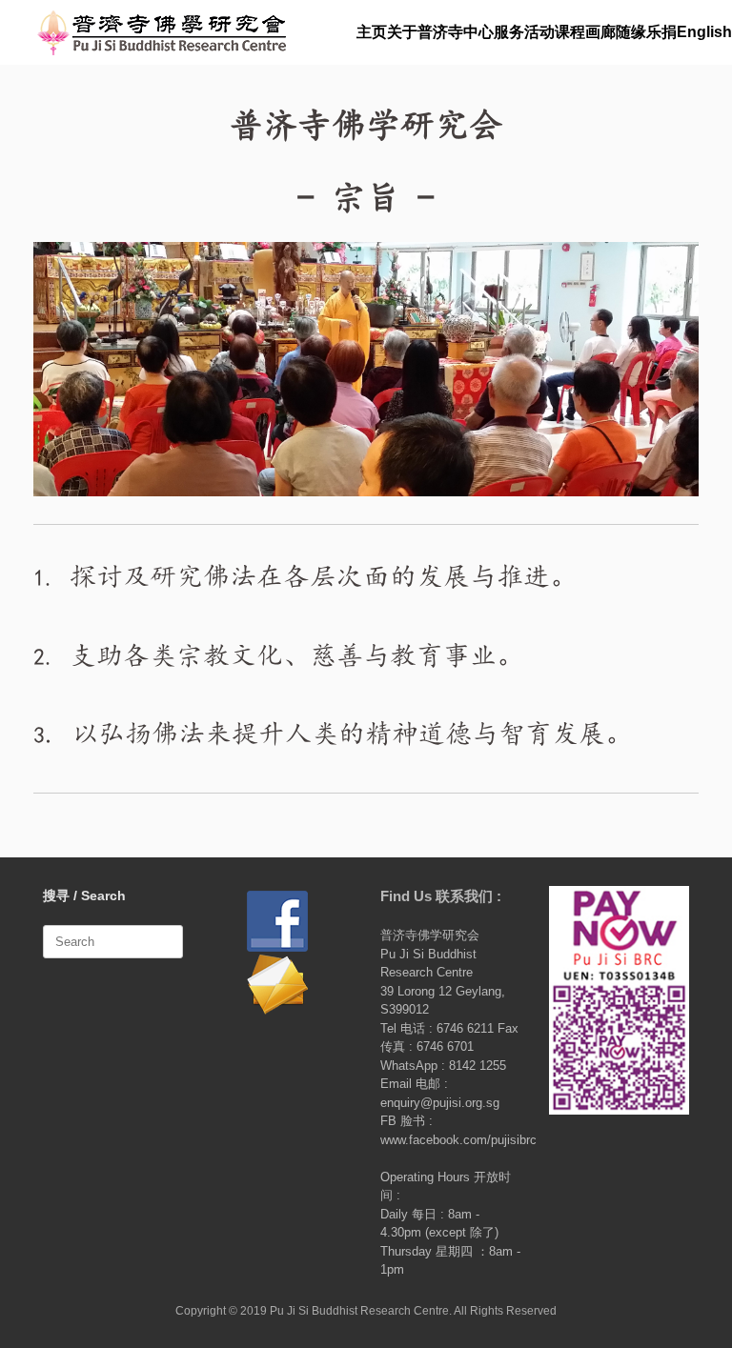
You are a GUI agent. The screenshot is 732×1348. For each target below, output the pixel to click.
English (704, 32)
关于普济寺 (425, 32)
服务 (509, 32)
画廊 (600, 32)
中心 (478, 32)
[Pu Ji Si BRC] (161, 32)
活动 (539, 32)
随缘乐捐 (646, 32)
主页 (371, 32)
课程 (570, 32)
